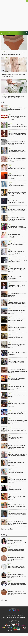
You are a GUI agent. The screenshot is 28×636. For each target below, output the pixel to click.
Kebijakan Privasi (7, 617)
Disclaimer (16, 617)
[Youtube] (18, 610)
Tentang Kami (13, 613)
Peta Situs (6, 613)
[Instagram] (15, 610)
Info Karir (22, 617)
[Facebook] (10, 610)
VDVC (18, 623)
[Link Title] (1, 33)
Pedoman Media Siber (17, 615)
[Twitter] (13, 610)
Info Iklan (8, 615)
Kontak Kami (21, 613)
